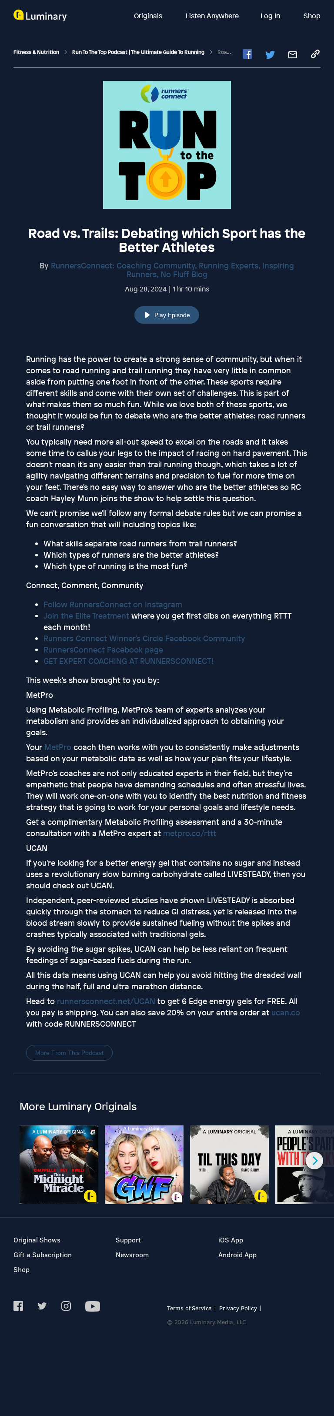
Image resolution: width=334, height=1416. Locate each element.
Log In (271, 15)
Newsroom (132, 1254)
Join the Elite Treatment (86, 615)
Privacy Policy (238, 1308)
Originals (149, 15)
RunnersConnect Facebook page (103, 649)
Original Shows (36, 1239)
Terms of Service (189, 1308)
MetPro (57, 747)
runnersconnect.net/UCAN (106, 1001)
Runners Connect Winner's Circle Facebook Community (144, 638)
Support (128, 1239)
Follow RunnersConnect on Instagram (112, 604)
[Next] (314, 1160)
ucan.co (285, 1012)
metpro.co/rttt (189, 833)
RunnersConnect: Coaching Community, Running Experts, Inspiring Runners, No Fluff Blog (172, 269)
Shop (312, 15)
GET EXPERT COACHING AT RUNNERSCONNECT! (128, 661)
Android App (237, 1254)
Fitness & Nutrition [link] (36, 52)
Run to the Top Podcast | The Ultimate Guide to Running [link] (139, 52)
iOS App (230, 1239)
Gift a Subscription (42, 1254)
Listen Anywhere (212, 15)
